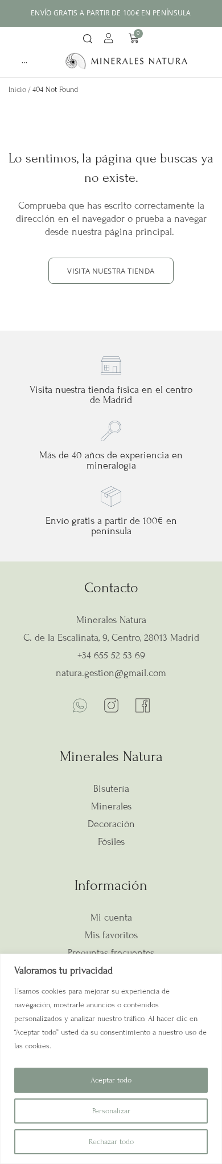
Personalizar (111, 1111)
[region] (111, 1059)
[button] (87, 39)
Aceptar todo (111, 1080)
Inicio (17, 89)
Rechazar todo (111, 1141)
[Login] (110, 40)
